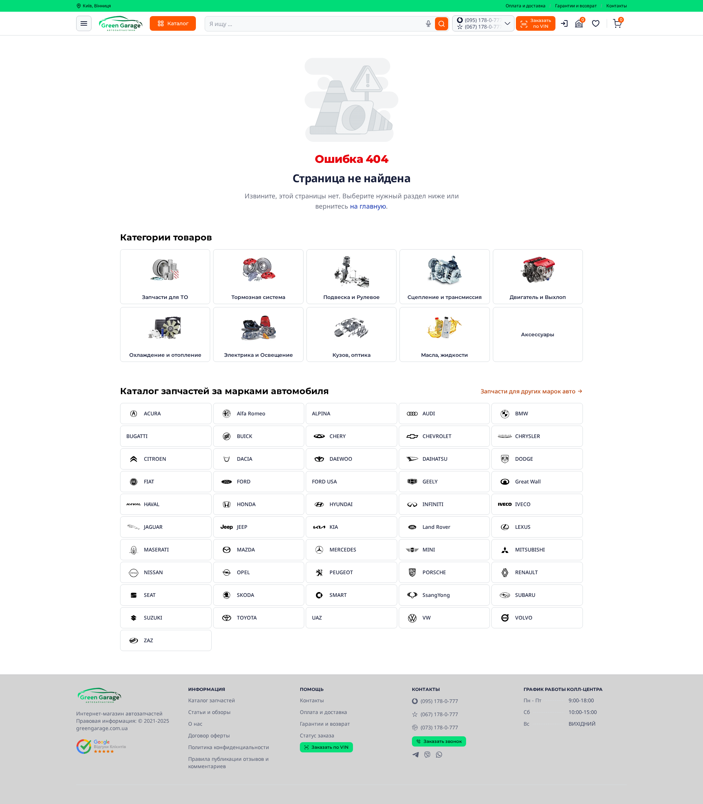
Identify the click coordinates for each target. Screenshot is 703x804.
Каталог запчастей (211, 700)
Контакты (616, 6)
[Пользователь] (564, 23)
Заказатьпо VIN (541, 23)
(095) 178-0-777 (439, 701)
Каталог (178, 23)
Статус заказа (317, 735)
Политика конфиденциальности (228, 747)
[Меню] (84, 23)
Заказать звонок (443, 741)
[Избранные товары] (596, 23)
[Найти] (441, 23)
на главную (368, 206)
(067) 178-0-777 (439, 714)
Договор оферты (209, 735)
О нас (195, 723)
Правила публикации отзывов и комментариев (228, 762)
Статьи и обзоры (209, 711)
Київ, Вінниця (97, 6)
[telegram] (415, 754)
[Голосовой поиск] (428, 23)
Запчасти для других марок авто (528, 391)
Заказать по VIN (330, 747)
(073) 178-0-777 (439, 727)
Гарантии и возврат (576, 6)
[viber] (427, 754)
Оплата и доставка (526, 6)
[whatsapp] (439, 754)
